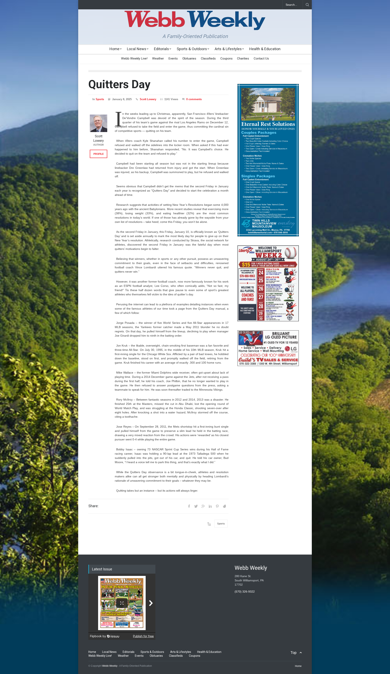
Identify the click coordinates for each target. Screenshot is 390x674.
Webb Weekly (109, 665)
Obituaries (189, 58)
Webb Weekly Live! (134, 58)
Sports (100, 99)
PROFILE (98, 154)
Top (293, 652)
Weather (158, 58)
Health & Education (265, 49)
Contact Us (261, 58)
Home (114, 49)
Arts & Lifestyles (228, 49)
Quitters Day (119, 84)
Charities (243, 58)
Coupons (226, 58)
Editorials (161, 49)
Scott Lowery (148, 99)
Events (173, 58)
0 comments (194, 99)
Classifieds (208, 58)
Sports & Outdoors (192, 49)
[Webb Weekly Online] (195, 23)
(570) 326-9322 (245, 591)
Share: (93, 506)
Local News (136, 49)
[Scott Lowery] (98, 123)
